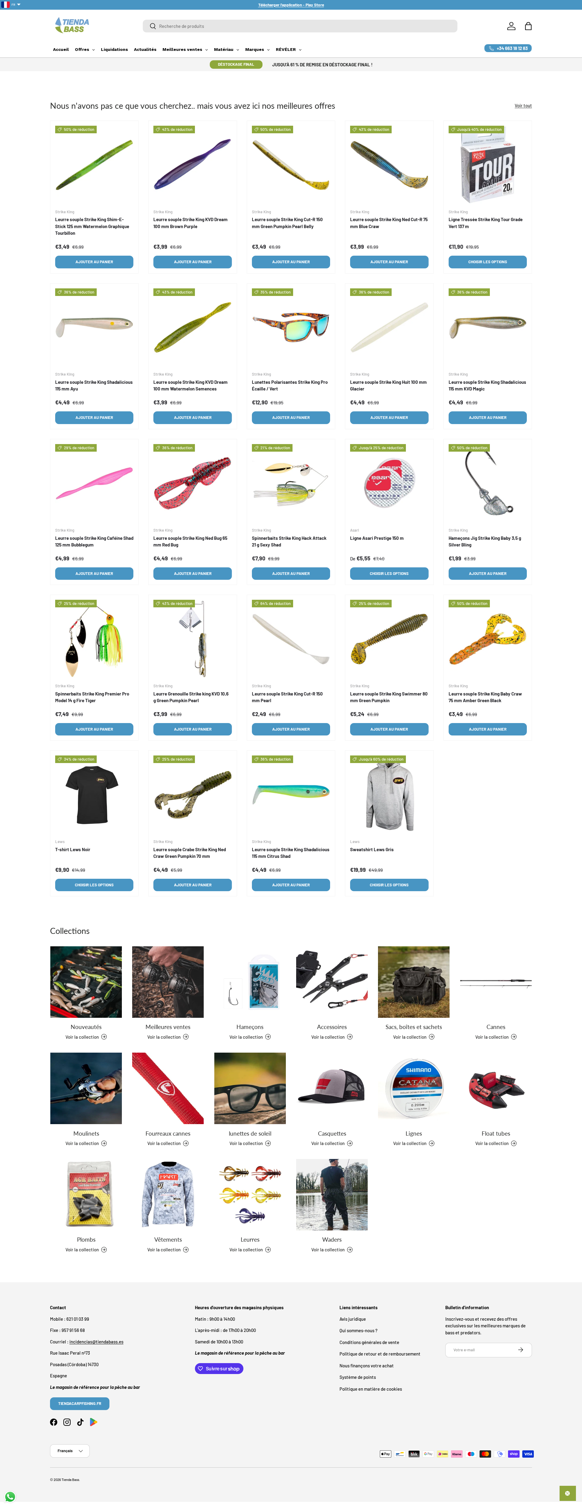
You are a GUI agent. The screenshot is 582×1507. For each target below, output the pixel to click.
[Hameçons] (250, 982)
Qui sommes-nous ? (358, 1330)
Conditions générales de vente (369, 1342)
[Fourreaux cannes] (168, 1088)
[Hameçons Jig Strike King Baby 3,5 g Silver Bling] (488, 483)
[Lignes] (414, 1088)
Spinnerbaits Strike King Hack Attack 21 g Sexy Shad (289, 541)
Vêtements (168, 1239)
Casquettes (332, 1133)
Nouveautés (86, 1026)
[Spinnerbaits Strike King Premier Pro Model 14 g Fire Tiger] (94, 639)
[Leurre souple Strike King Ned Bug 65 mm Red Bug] (192, 483)
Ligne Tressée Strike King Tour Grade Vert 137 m (486, 223)
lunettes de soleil (250, 1133)
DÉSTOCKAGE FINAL (236, 64)
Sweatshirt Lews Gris (372, 849)
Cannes (496, 1026)
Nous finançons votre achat (367, 1365)
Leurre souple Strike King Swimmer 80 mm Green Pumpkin (389, 697)
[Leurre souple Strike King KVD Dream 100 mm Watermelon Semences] (192, 327)
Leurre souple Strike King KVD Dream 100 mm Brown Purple (190, 223)
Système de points (358, 1377)
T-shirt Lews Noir (72, 849)
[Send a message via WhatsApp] (10, 1497)
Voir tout (523, 105)
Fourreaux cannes (168, 1133)
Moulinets (86, 1133)
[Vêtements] (168, 1194)
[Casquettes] (332, 1088)
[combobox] (300, 26)
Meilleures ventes (168, 1026)
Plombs (86, 1239)
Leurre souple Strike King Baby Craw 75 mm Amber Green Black (485, 697)
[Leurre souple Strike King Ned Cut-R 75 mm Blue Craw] (389, 165)
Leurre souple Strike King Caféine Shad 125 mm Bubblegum (94, 541)
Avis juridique (353, 1318)
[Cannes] (496, 982)
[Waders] (332, 1194)
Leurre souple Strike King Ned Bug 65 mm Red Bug (190, 541)
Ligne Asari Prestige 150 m (377, 537)
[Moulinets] (86, 1088)
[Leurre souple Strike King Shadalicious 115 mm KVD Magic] (488, 327)
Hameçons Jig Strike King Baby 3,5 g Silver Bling (485, 541)
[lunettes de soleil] (250, 1088)
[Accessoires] (332, 982)
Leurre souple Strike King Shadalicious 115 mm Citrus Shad (290, 852)
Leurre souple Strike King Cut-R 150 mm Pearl (287, 697)
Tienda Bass (70, 1480)
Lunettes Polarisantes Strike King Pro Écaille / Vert (290, 385)
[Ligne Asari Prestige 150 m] (389, 483)
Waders (332, 1239)
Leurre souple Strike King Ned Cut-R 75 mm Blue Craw (389, 223)
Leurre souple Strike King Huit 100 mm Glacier (388, 385)
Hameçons (249, 1026)
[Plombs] (86, 1194)
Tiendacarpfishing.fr (79, 1403)
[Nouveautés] (86, 982)
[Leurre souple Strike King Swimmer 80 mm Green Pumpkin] (389, 639)
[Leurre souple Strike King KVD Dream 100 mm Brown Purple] (192, 165)
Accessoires (332, 1026)
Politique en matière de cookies (371, 1388)
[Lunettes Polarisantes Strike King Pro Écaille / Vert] (291, 327)
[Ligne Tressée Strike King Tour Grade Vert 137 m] (488, 165)
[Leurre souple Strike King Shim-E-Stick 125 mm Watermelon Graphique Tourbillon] (94, 165)
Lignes (414, 1133)
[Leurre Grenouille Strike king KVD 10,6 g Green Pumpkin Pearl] (192, 639)
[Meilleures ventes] (168, 982)
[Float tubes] (496, 1088)
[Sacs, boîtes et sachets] (414, 982)
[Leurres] (250, 1194)
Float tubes (496, 1133)
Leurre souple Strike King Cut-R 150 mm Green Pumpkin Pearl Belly (287, 223)
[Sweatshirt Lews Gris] (389, 794)
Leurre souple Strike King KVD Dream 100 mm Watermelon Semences (190, 385)
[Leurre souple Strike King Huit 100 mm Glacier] (389, 327)
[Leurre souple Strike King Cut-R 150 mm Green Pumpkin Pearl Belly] (291, 165)
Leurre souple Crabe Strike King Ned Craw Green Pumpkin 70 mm (189, 852)
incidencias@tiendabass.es (96, 1341)
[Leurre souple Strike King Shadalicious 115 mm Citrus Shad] (291, 794)
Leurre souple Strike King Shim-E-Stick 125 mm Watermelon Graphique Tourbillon (92, 226)
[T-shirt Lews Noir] (94, 794)
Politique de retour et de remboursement (380, 1353)
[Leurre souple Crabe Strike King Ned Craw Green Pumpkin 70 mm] (192, 794)
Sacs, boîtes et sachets (414, 1026)
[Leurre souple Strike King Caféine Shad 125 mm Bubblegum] (94, 483)
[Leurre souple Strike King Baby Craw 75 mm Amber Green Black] (488, 639)
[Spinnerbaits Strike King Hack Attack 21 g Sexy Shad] (291, 483)
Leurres (250, 1239)
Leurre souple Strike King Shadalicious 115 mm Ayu (94, 385)
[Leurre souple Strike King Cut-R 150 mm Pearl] (291, 639)
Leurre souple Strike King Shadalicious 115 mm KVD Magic (487, 385)
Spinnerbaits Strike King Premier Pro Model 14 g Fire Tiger (92, 697)
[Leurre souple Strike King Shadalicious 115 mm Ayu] (94, 327)
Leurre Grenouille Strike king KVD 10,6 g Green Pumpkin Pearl (191, 697)
